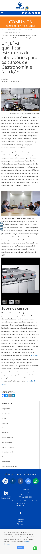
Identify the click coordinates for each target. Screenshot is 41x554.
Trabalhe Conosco (26, 497)
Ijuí (20, 517)
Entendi (20, 548)
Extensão (5, 428)
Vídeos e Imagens (7, 437)
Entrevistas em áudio (8, 452)
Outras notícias (7, 442)
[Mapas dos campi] (26, 13)
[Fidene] (5, 481)
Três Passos (20, 524)
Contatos (26, 492)
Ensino (4, 418)
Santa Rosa (20, 519)
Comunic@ (7, 403)
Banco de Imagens (8, 447)
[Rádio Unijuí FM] (28, 481)
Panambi (20, 522)
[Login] (23, 13)
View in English (26, 495)
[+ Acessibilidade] (1, 229)
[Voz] (1, 226)
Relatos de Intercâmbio (9, 466)
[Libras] (1, 223)
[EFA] (36, 481)
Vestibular (5, 433)
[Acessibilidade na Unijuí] (39, 13)
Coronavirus (6, 462)
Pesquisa (5, 423)
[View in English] (36, 13)
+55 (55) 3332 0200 (20, 505)
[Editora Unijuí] (13, 481)
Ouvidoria (26, 490)
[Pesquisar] (33, 13)
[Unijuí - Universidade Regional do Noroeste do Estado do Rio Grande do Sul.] (20, 5)
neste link (34, 355)
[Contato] (29, 13)
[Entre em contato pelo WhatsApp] (35, 548)
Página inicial (6, 408)
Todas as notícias (7, 457)
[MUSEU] (20, 481)
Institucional (6, 413)
